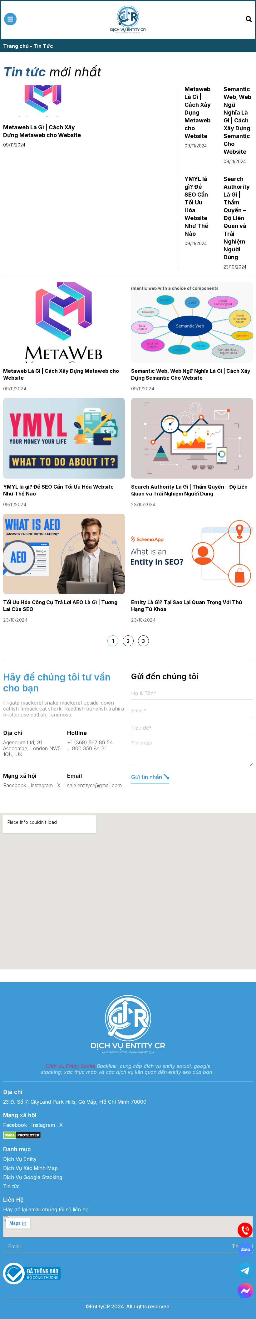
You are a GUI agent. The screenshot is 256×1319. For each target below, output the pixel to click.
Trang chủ (16, 46)
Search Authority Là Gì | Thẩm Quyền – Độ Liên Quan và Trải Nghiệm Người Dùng (237, 218)
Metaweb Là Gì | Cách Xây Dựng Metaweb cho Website (198, 112)
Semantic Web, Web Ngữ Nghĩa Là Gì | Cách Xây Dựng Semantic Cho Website (237, 120)
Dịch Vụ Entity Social (70, 1066)
